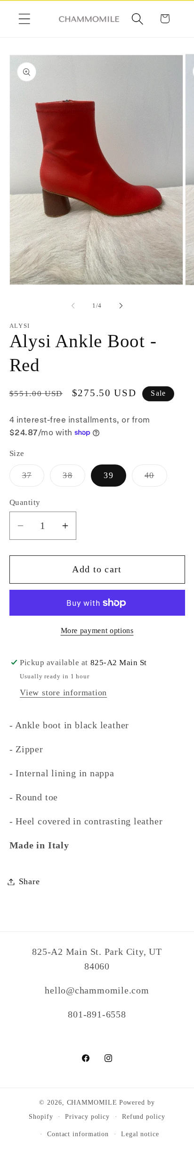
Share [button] (29, 881)
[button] (24, 18)
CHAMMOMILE (92, 1102)
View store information (63, 692)
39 (108, 475)
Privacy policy (87, 1116)
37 (33, 478)
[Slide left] (73, 305)
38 (74, 478)
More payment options (97, 631)
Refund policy (143, 1116)
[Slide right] (121, 305)
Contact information (78, 1134)
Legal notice (140, 1134)
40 (156, 478)
